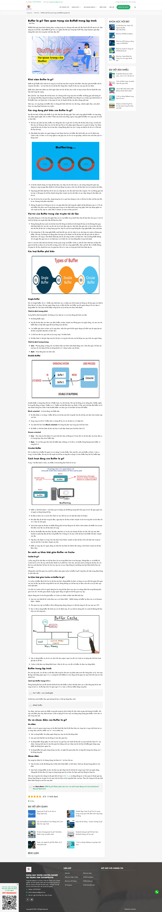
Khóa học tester (87, 873)
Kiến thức (103, 7)
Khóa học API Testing (71, 881)
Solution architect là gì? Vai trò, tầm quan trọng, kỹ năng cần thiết (124, 106)
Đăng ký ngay (123, 7)
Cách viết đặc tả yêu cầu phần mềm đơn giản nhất (125, 82)
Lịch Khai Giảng (89, 7)
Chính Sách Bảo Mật (89, 885)
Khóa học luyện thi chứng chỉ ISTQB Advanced (124, 50)
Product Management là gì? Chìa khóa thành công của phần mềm (49, 833)
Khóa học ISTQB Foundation (124, 34)
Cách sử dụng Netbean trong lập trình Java (88, 843)
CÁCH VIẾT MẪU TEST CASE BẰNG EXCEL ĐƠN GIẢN (125, 90)
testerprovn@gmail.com (38, 892)
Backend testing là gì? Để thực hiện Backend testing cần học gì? (87, 833)
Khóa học (75, 7)
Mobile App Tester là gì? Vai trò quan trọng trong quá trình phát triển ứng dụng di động (89, 813)
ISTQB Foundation (88, 877)
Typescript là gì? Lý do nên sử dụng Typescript (46, 812)
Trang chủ (29, 13)
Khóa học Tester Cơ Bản (71, 877)
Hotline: (34, 2)
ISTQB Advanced (88, 881)
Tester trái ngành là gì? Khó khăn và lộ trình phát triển (49, 843)
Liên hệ (111, 7)
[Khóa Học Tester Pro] (29, 7)
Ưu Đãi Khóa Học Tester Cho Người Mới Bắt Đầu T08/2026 (124, 27)
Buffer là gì (66, 776)
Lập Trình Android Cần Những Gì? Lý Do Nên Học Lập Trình (50, 822)
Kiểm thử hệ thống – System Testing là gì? (89, 821)
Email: (54, 2)
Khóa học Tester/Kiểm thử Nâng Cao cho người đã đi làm (124, 58)
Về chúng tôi (64, 7)
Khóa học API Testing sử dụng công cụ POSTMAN (125, 42)
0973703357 (37, 889)
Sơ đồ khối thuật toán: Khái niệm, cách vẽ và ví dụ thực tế (125, 75)
